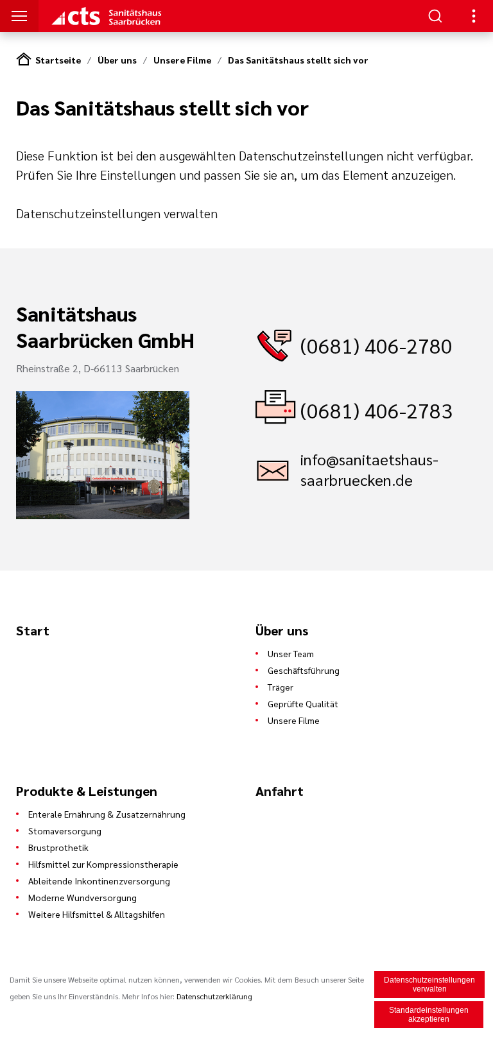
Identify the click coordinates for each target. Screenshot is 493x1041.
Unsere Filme (182, 59)
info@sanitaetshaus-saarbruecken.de (369, 469)
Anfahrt (279, 790)
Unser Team (291, 653)
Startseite (58, 59)
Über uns (117, 59)
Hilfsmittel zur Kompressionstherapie (103, 864)
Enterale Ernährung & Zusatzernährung (107, 814)
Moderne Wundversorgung (82, 897)
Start (32, 630)
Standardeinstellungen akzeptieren (429, 1015)
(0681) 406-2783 (376, 410)
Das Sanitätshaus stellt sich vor (298, 59)
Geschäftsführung (304, 670)
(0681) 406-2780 (376, 345)
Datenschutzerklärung (214, 996)
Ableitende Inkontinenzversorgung (99, 880)
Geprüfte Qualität (303, 703)
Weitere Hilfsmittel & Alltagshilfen (96, 914)
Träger (280, 687)
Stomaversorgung (64, 830)
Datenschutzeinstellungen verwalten (117, 213)
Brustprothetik (58, 847)
